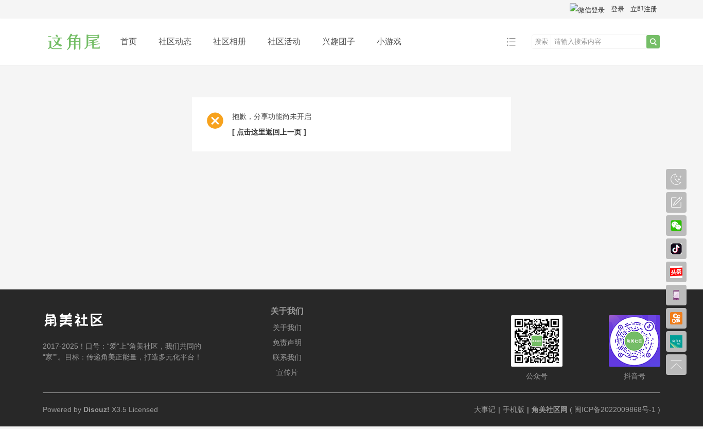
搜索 (541, 41)
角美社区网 (550, 409)
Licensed (143, 409)
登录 (617, 9)
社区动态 (175, 41)
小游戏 (389, 41)
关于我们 (287, 327)
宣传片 (287, 372)
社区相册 (229, 41)
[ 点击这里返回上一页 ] (269, 132)
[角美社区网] (73, 57)
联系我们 (287, 357)
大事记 (485, 409)
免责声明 (287, 342)
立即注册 (643, 9)
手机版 (513, 409)
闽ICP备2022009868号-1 (615, 409)
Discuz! (96, 409)
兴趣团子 (338, 41)
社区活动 (284, 41)
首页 (128, 41)
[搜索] (653, 41)
